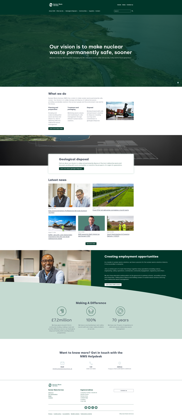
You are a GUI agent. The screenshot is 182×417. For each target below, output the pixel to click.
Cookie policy (57, 414)
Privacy (50, 414)
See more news (91, 243)
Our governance (52, 394)
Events (119, 4)
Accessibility (66, 414)
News (124, 4)
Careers (97, 11)
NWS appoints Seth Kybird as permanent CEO (89, 235)
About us (50, 392)
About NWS (52, 11)
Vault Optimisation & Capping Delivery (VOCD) (118, 235)
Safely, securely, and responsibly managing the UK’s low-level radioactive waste (60, 236)
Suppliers (91, 11)
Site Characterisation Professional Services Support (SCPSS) (67, 211)
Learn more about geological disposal (71, 168)
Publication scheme (86, 414)
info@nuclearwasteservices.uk (62, 369)
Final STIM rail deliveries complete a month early (111, 210)
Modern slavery (75, 414)
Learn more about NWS (56, 128)
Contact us (130, 4)
